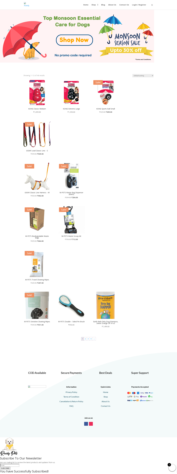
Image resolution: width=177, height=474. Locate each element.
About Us (112, 5)
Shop (94, 5)
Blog (103, 5)
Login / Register (139, 5)
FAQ (71, 406)
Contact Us (124, 5)
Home (85, 5)
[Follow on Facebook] (86, 424)
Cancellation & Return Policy (71, 401)
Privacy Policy (71, 392)
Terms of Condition (71, 397)
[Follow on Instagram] (91, 424)
